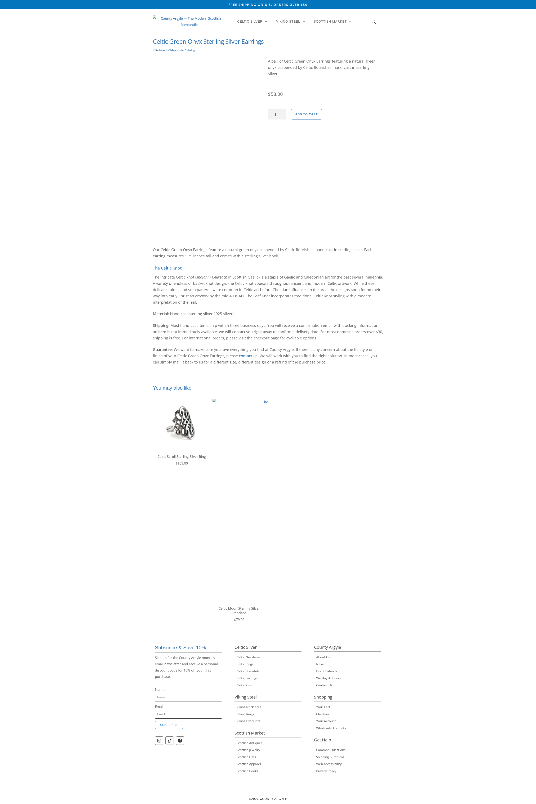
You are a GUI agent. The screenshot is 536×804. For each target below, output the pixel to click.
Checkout (323, 714)
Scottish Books (247, 771)
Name (159, 689)
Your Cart (323, 707)
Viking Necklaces (249, 707)
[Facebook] (180, 740)
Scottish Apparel (249, 764)
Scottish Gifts (246, 757)
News (320, 664)
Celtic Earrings (247, 678)
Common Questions (330, 750)
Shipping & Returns (330, 757)
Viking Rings (245, 714)
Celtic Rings (245, 664)
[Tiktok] (169, 740)
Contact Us (324, 685)
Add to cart (306, 114)
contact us (248, 355)
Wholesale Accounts (331, 728)
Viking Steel (288, 21)
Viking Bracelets (248, 721)
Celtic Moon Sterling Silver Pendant (239, 610)
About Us (323, 657)
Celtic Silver (250, 21)
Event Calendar (327, 671)
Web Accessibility (329, 764)
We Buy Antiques (328, 678)
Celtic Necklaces (249, 657)
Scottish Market (330, 21)
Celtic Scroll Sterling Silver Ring (181, 456)
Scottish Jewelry (248, 750)
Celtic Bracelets (248, 671)
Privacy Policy (326, 771)
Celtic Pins (244, 685)
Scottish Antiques (249, 743)
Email (159, 706)
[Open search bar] (374, 22)
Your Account (326, 721)
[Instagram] (159, 740)
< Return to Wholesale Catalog (174, 50)
